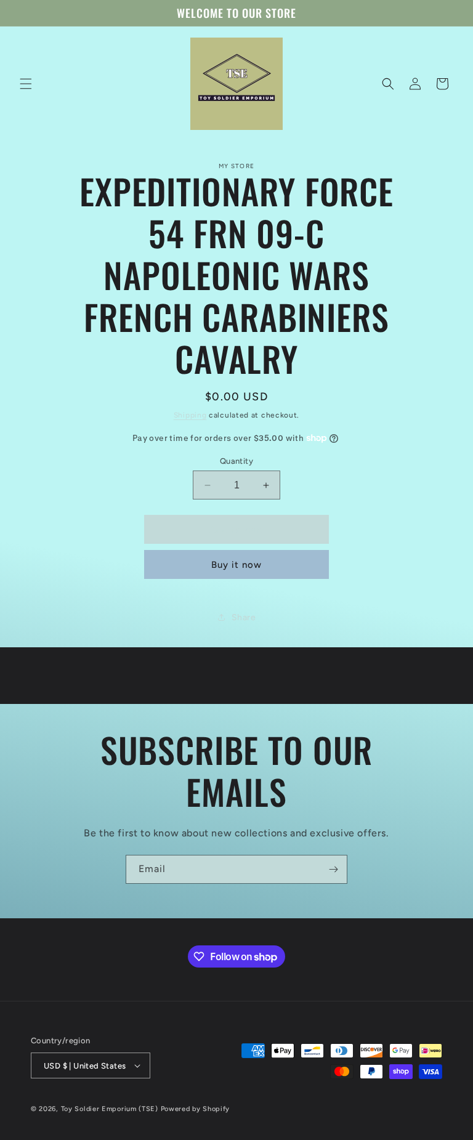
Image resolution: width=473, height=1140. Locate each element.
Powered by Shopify (195, 1109)
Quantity (236, 461)
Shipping (190, 415)
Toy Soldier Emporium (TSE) (109, 1109)
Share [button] (244, 617)
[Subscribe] (333, 869)
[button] (25, 83)
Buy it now (236, 564)
